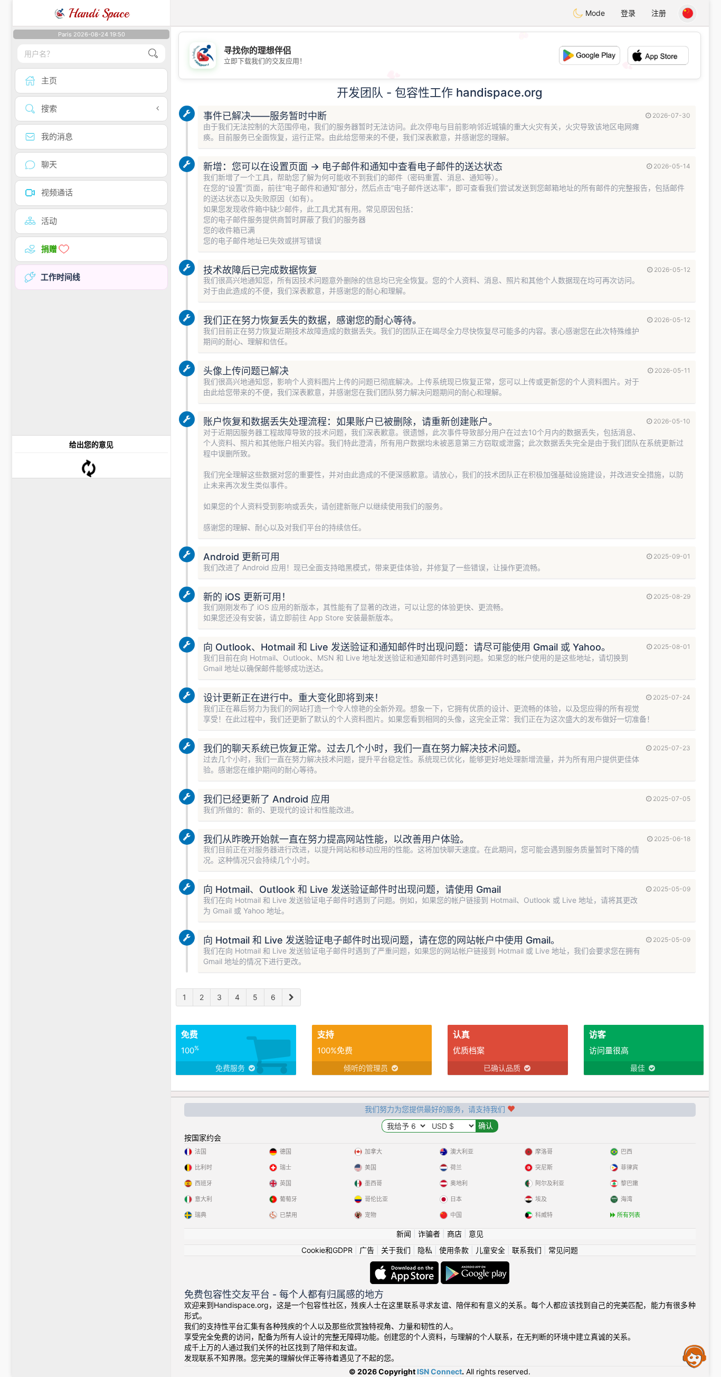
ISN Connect (439, 1371)
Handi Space (97, 13)
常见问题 (563, 1250)
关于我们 (396, 1250)
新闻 (403, 1233)
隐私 (425, 1250)
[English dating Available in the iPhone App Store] (405, 1266)
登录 (628, 12)
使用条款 (454, 1250)
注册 (658, 12)
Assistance (694, 1356)
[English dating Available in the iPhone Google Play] (475, 1266)
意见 (476, 1233)
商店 (454, 1233)
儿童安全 (490, 1250)
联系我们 (527, 1250)
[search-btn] (153, 53)
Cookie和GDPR (327, 1250)
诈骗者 (429, 1233)
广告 (366, 1250)
